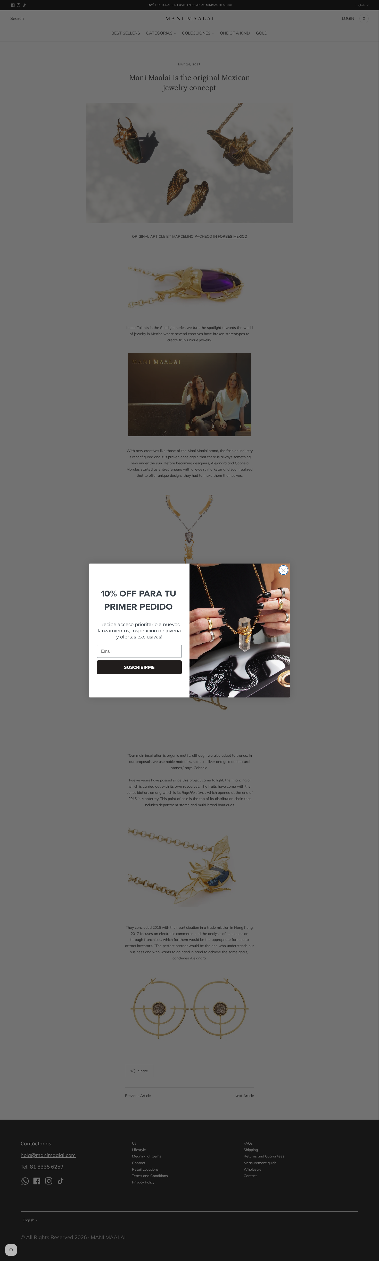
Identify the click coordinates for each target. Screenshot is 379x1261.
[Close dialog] (283, 570)
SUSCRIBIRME (139, 667)
